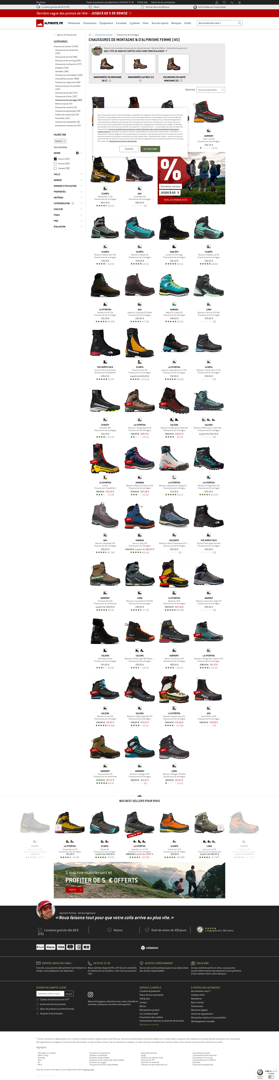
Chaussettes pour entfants (204, 1060)
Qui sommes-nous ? (200, 991)
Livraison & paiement (150, 991)
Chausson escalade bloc (203, 1064)
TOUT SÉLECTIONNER (150, 149)
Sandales (196, 1062)
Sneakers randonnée (98, 1055)
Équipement (106, 23)
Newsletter (196, 998)
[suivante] (220, 827)
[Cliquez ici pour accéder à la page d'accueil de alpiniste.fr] (50, 23)
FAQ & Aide (145, 998)
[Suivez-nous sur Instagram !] (92, 995)
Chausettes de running (202, 1057)
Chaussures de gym (98, 1062)
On (39, 1062)
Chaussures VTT (147, 1060)
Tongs (143, 1055)
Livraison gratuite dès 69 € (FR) (55, 7)
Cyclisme (134, 23)
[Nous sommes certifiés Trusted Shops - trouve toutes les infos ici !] (200, 929)
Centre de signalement (202, 1013)
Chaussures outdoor (104, 34)
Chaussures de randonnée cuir (154, 1064)
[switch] (271, 1077)
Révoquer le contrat (149, 1024)
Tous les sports (160, 23)
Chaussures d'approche (99, 1053)
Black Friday (43, 1055)
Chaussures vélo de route (152, 1057)
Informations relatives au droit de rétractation (162, 1020)
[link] (68, 34)
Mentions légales (199, 1010)
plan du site (89, 1069)
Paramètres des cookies (151, 1017)
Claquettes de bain (149, 1053)
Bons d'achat (197, 1002)
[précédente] (58, 827)
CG (141, 1013)
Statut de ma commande (151, 994)
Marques (176, 23)
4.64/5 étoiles (211, 7)
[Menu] (276, 1070)
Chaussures (89, 23)
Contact (143, 1002)
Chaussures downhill (150, 1062)
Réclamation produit (150, 1010)
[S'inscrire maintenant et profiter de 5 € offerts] (139, 880)
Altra (40, 1064)
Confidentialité (151, 1013)
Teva (39, 1060)
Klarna (96, 7)
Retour (143, 1006)
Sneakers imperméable (99, 1057)
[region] (140, 132)
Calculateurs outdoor (47, 1053)
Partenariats (197, 1006)
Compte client (198, 994)
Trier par (190, 89)
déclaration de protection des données (123, 141)
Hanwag (41, 1057)
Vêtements (74, 23)
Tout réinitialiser (60, 147)
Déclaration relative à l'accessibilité (208, 1017)
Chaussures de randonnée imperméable (106, 1060)
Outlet (187, 23)
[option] (107, 68)
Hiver (146, 23)
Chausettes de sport (201, 1053)
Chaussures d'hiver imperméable (103, 1064)
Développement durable (203, 1021)
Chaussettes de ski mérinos (205, 1055)
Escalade (121, 23)
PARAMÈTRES (129, 149)
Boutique (40, 2)
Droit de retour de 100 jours (157, 7)
